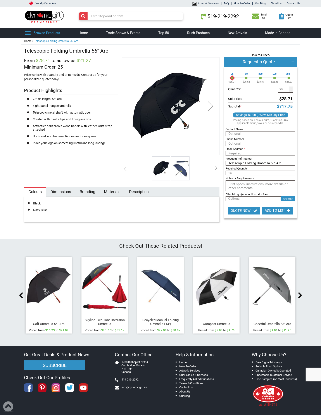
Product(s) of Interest (239, 158)
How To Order (187, 366)
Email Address (235, 148)
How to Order (242, 3)
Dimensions (60, 191)
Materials (112, 191)
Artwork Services (208, 3)
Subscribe (55, 365)
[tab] (35, 192)
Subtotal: (235, 106)
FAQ (226, 3)
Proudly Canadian (45, 3)
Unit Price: (235, 98)
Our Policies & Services (193, 375)
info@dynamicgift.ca (134, 387)
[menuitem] (83, 33)
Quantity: (234, 89)
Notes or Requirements (240, 178)
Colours (35, 191)
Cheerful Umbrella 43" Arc (272, 324)
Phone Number (235, 139)
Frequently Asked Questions (196, 379)
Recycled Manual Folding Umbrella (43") (160, 322)
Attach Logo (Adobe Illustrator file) (247, 194)
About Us (276, 3)
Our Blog (260, 3)
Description (139, 191)
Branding (87, 191)
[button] (210, 106)
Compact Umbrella (216, 324)
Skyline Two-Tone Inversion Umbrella (105, 322)
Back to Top (8, 406)
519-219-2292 (223, 16)
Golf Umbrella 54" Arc (48, 324)
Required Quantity (236, 168)
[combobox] (131, 16)
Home (27, 41)
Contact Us (293, 3)
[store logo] (45, 16)
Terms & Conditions (191, 383)
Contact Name (234, 129)
